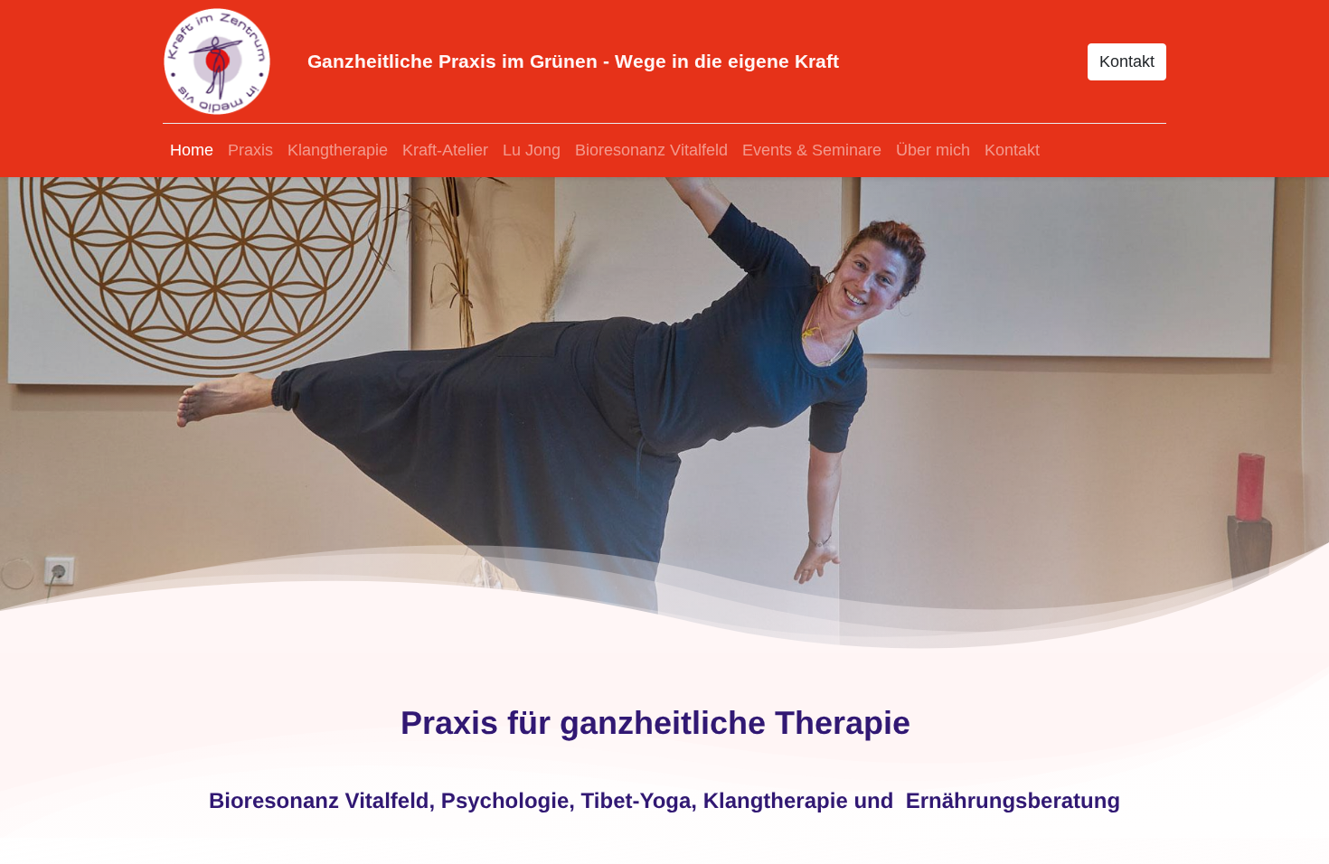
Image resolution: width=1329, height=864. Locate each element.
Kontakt (1127, 61)
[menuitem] (192, 150)
